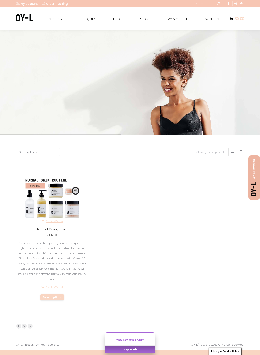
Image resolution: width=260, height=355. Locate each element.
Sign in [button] (128, 349)
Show (254, 177)
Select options (52, 297)
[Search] (218, 3)
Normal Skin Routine (52, 229)
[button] (52, 221)
